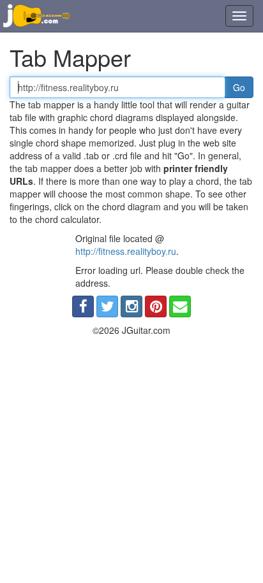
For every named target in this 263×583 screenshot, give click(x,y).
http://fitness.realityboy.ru (125, 251)
